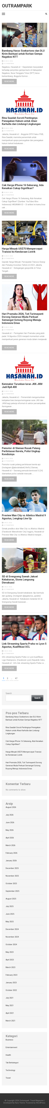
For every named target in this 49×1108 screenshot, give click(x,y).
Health (8, 1055)
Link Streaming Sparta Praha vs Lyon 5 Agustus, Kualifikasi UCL (24, 645)
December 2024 (12, 929)
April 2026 (10, 838)
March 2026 (10, 845)
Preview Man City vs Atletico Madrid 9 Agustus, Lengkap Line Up (24, 517)
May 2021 (10, 1005)
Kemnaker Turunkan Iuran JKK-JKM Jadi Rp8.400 (22, 385)
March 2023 (10, 967)
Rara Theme (20, 1103)
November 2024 (12, 937)
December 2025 (12, 868)
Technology (10, 1070)
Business (9, 1040)
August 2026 (11, 807)
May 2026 (10, 830)
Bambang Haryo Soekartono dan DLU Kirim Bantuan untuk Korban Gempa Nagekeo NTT (23, 53)
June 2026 (10, 822)
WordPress (40, 1103)
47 (16, 678)
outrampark (8, 63)
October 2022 (11, 990)
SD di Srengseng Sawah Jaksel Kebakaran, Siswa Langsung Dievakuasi (20, 579)
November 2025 (12, 876)
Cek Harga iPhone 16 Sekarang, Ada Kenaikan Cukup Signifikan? (23, 187)
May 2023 (10, 952)
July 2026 (9, 815)
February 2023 (11, 975)
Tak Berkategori (12, 1062)
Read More (9, 81)
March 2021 (10, 1021)
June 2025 (10, 914)
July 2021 (9, 998)
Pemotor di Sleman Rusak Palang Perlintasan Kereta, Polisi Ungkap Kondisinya (21, 451)
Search (9, 693)
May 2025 (10, 921)
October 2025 (11, 883)
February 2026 (11, 853)
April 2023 (10, 960)
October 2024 (11, 944)
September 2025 (12, 891)
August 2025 (11, 899)
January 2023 (11, 982)
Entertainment (11, 1047)
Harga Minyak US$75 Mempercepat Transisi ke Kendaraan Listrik (22, 250)
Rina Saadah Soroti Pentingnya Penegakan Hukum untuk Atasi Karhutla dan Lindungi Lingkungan (21, 121)
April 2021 (10, 1013)
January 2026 (11, 860)
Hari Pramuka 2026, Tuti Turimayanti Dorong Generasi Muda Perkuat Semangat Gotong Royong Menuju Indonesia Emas (22, 318)
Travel (8, 1078)
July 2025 (9, 906)
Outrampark (17, 6)
